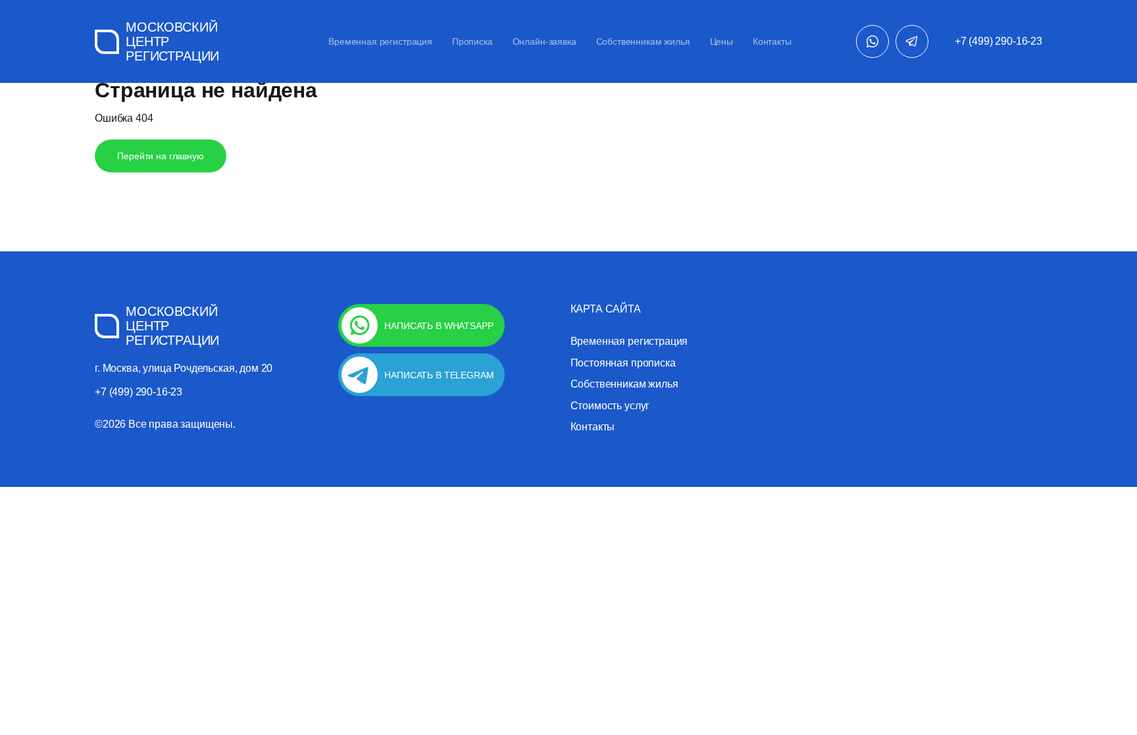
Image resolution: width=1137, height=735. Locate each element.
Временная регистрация (380, 41)
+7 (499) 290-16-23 (998, 41)
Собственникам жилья (643, 41)
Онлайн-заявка (544, 41)
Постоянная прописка (623, 363)
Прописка (472, 41)
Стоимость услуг (610, 406)
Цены (721, 41)
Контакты (772, 41)
